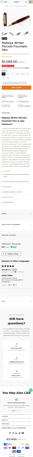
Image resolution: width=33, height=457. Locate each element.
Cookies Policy (21, 456)
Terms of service (20, 454)
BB (3, 77)
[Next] (29, 20)
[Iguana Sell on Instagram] (13, 433)
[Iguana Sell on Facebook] (10, 433)
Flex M (17, 74)
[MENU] (1, 2)
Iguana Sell (23, 439)
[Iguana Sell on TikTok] (19, 433)
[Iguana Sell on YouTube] (22, 433)
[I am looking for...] (26, 2)
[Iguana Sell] (16, 2)
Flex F (23, 74)
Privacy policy (12, 456)
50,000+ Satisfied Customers (16, 402)
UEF (8, 77)
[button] (6, 56)
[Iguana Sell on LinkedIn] (16, 433)
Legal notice (12, 454)
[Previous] (3, 20)
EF (28, 74)
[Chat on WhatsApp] (31, 391)
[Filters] (4, 254)
